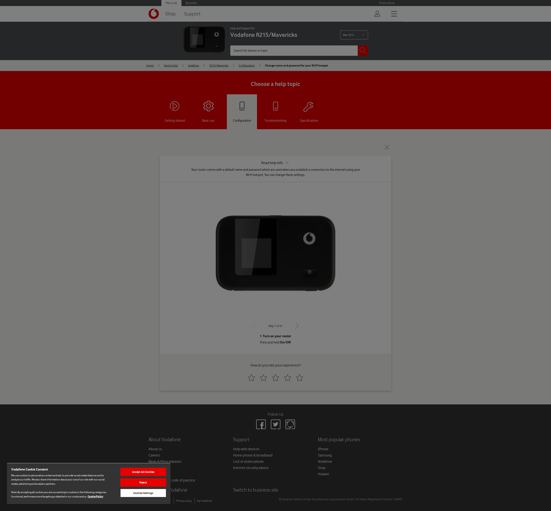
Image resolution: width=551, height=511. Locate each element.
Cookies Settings (143, 493)
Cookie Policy (95, 496)
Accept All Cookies (143, 472)
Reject (143, 482)
